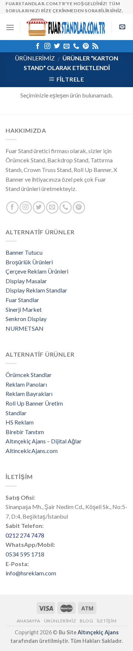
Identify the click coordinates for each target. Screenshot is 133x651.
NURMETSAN (25, 328)
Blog (86, 621)
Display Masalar (26, 280)
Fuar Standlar (22, 299)
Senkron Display (26, 318)
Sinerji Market (24, 309)
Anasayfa (28, 621)
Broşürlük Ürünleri (29, 261)
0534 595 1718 (25, 554)
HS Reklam (20, 422)
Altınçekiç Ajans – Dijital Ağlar (44, 441)
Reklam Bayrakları (29, 393)
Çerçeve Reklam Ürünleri (37, 271)
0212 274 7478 (25, 535)
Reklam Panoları (26, 384)
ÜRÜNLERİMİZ (35, 58)
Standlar (16, 412)
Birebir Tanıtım (25, 431)
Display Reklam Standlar (36, 290)
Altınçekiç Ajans (98, 632)
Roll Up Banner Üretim (34, 403)
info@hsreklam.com (31, 572)
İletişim (106, 621)
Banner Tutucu (24, 252)
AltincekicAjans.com (32, 450)
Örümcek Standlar (29, 374)
